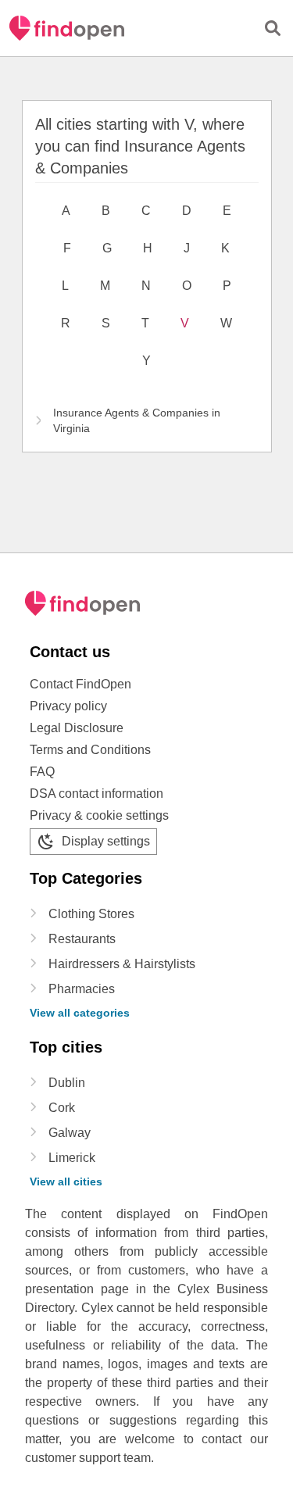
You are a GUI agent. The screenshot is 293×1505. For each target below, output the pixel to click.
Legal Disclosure (76, 728)
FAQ (42, 771)
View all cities (66, 1181)
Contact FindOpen (80, 684)
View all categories (80, 1012)
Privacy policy (68, 706)
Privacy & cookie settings (99, 815)
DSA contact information (96, 793)
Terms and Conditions (90, 749)
